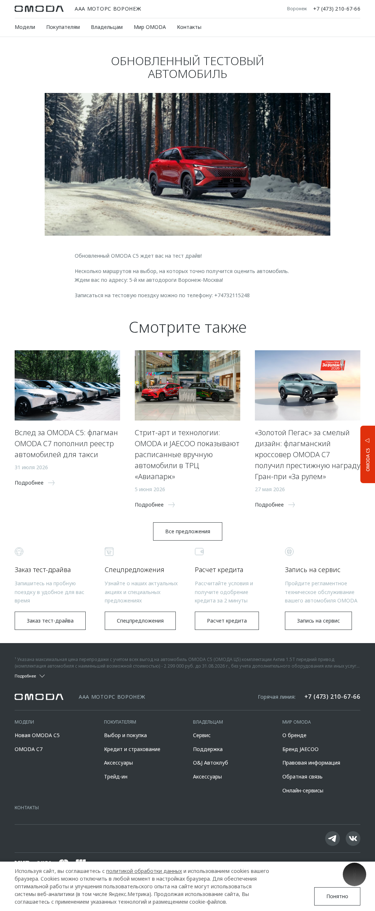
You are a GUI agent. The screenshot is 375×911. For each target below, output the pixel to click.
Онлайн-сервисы (302, 790)
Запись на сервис (318, 620)
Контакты (189, 26)
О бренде (294, 735)
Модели (25, 26)
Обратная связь (302, 776)
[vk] (353, 838)
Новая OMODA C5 (37, 735)
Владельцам (107, 26)
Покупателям (63, 26)
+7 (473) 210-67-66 (336, 8)
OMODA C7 (28, 749)
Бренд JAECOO (300, 749)
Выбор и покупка (125, 735)
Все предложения (187, 531)
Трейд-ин (115, 776)
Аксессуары (118, 762)
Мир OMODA (150, 26)
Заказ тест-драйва (50, 620)
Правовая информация (311, 762)
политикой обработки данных (144, 870)
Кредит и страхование (132, 749)
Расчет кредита (227, 620)
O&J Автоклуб (210, 762)
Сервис (202, 735)
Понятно (337, 896)
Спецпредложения (140, 620)
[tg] (332, 838)
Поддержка (208, 749)
